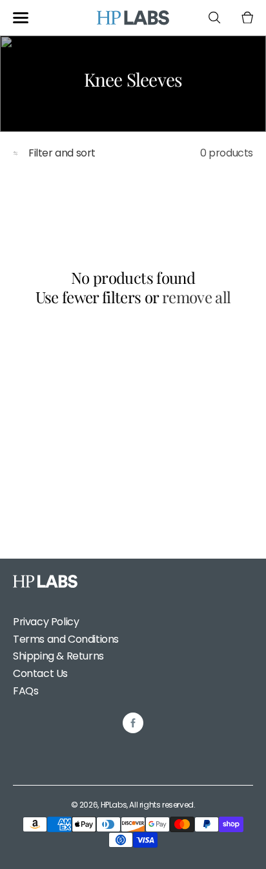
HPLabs (114, 804)
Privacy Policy (46, 621)
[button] (20, 18)
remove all (196, 296)
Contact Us (40, 673)
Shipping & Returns (58, 656)
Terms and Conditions (66, 639)
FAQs (25, 690)
